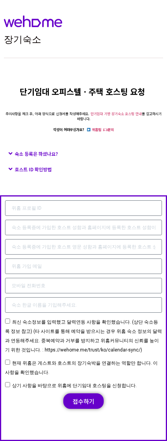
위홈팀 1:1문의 (103, 129)
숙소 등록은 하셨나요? (36, 153)
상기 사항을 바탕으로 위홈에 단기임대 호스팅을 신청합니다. (74, 385)
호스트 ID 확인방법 (33, 169)
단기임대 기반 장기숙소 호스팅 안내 (116, 113)
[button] (83, 153)
